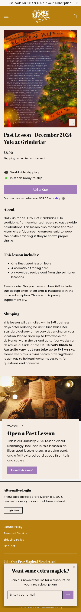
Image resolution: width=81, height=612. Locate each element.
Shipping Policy (14, 540)
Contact (9, 546)
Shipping (9, 158)
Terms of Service (15, 533)
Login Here (13, 510)
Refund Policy (13, 527)
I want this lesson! (22, 470)
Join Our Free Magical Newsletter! (30, 561)
